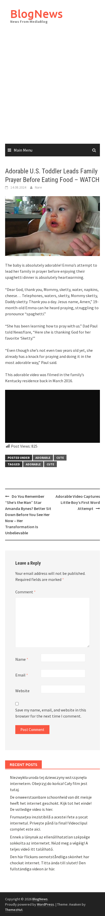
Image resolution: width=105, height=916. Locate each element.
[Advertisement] (52, 89)
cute (60, 458)
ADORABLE (42, 458)
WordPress (45, 904)
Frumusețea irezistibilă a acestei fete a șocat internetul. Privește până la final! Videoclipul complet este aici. (49, 823)
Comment (25, 591)
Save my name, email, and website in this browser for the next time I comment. (50, 713)
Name (21, 659)
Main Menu (23, 150)
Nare (38, 187)
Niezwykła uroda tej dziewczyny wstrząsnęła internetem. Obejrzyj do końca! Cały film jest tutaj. (48, 783)
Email (21, 674)
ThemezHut (13, 909)
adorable (33, 464)
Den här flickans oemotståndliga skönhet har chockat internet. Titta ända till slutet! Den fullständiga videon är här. (49, 862)
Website (22, 690)
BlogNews (36, 14)
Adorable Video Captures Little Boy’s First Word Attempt (78, 502)
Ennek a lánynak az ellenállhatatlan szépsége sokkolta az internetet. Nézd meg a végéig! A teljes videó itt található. (50, 843)
